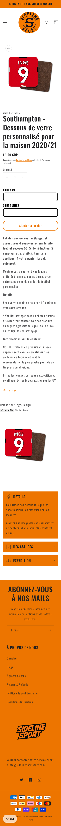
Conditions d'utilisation (20, 702)
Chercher (12, 658)
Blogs (10, 667)
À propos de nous (16, 676)
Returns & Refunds (17, 684)
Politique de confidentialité (22, 693)
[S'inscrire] (49, 630)
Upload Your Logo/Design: (16, 405)
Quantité (7, 169)
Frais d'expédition (24, 159)
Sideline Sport (21, 816)
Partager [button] (12, 390)
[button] (5, 22)
